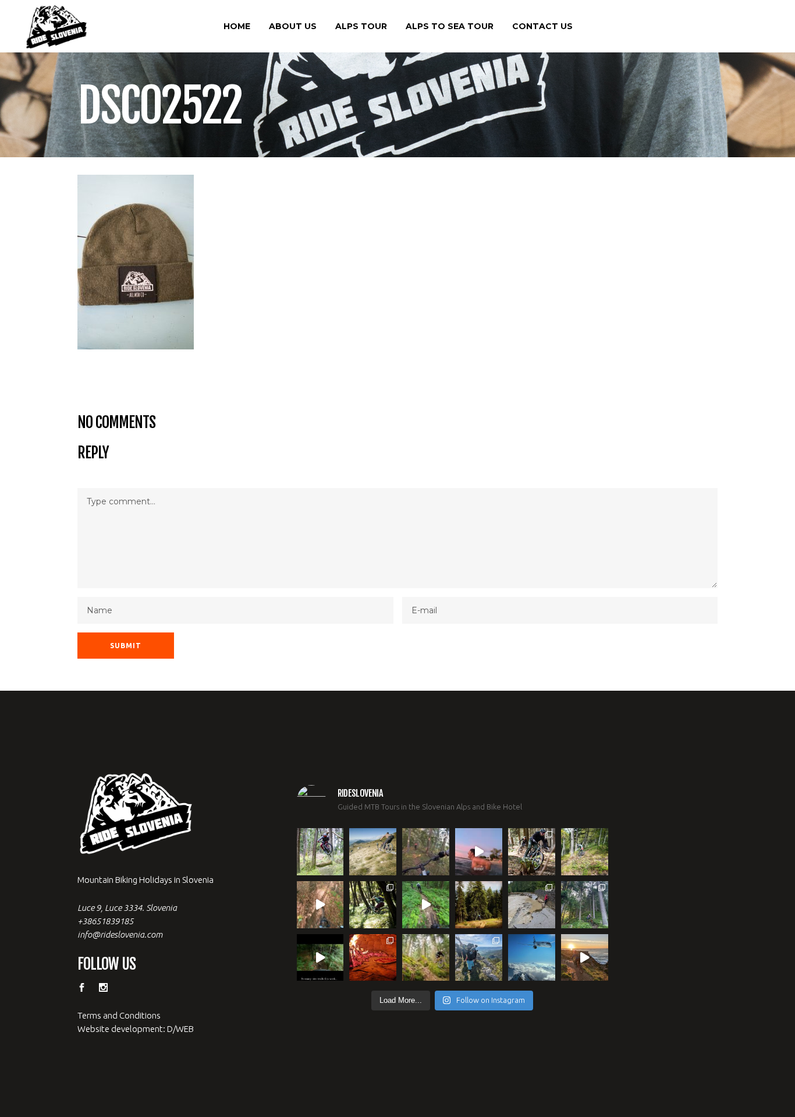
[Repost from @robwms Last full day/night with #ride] (372, 957)
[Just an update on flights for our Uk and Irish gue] (531, 957)
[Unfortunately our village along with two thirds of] (531, 904)
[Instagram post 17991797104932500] (320, 957)
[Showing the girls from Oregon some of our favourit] (584, 851)
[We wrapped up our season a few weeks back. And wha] (372, 851)
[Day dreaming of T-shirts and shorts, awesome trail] (372, 904)
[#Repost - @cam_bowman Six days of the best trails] (425, 851)
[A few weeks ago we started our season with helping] (531, 851)
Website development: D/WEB (135, 1029)
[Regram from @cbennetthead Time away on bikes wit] (584, 904)
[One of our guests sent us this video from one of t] (425, 904)
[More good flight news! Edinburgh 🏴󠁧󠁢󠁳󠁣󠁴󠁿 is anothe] (320, 851)
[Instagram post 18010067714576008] (320, 904)
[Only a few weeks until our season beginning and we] (478, 957)
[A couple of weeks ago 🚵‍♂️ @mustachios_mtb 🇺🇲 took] (478, 851)
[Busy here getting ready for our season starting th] (425, 957)
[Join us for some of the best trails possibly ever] (584, 957)
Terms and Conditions (119, 1015)
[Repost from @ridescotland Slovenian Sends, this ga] (478, 904)
